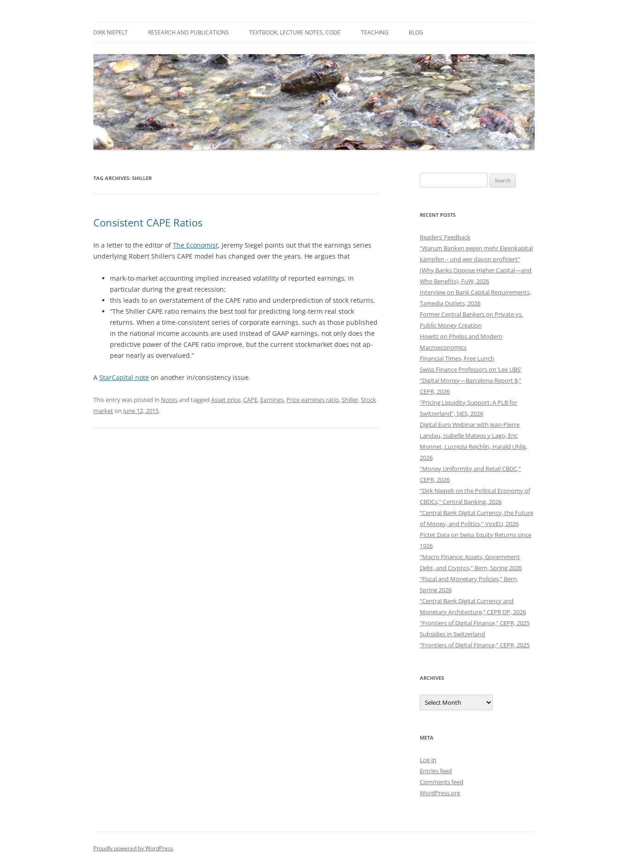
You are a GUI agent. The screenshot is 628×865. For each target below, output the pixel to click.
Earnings (272, 400)
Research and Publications (188, 32)
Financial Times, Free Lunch (457, 358)
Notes (169, 400)
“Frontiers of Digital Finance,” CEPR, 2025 (475, 623)
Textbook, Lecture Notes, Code (295, 32)
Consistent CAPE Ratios (147, 222)
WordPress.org (440, 793)
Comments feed (441, 782)
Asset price (225, 400)
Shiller (350, 400)
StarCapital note (124, 377)
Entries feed (436, 771)
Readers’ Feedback (445, 237)
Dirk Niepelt (110, 32)
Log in (428, 760)
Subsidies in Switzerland (452, 634)
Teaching (374, 32)
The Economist (195, 245)
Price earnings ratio (312, 400)
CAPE (250, 400)
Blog (416, 32)
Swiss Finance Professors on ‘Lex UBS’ (470, 369)
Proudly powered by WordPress (133, 848)
